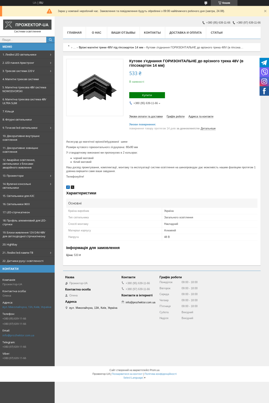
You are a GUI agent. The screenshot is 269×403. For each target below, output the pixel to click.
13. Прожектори (13, 176)
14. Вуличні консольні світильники (17, 186)
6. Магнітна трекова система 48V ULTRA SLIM (24, 101)
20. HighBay (10, 244)
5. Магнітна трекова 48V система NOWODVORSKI (24, 89)
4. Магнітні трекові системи (21, 79)
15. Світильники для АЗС (18, 196)
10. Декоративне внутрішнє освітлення (21, 138)
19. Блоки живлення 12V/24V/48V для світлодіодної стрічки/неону (24, 234)
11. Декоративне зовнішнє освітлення (20, 150)
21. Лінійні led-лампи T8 (18, 253)
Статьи (217, 32)
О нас (96, 32)
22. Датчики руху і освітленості (23, 261)
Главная (74, 32)
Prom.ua (155, 370)
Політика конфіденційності (161, 374)
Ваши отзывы (123, 32)
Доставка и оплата (185, 32)
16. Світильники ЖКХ (16, 204)
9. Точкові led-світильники (20, 128)
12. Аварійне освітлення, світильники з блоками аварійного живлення (19, 163)
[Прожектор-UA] (27, 25)
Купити (147, 95)
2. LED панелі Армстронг (18, 63)
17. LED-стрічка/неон (16, 212)
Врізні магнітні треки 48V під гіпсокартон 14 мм (111, 47)
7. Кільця (8, 111)
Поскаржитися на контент (127, 374)
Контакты (152, 32)
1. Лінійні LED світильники (19, 54)
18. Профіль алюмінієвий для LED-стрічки (24, 222)
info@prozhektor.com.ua (18, 335)
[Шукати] (50, 40)
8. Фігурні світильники (17, 119)
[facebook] (68, 188)
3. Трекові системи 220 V (18, 71)
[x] (72, 188)
